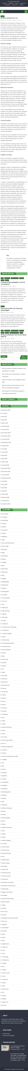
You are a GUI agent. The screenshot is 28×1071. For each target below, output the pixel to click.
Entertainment (6, 685)
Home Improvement (7, 740)
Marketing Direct (6, 792)
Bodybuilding (5, 582)
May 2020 (4, 455)
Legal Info (4, 776)
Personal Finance (6, 853)
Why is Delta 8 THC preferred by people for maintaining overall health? (13, 392)
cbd (2, 278)
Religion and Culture (7, 892)
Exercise (4, 688)
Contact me (14, 4)
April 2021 (4, 420)
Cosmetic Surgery (6, 633)
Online (3, 837)
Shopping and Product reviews (10, 918)
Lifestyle (4, 779)
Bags (3, 552)
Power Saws (5, 869)
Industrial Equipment (7, 746)
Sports (3, 937)
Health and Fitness (14, 332)
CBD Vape (4, 617)
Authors (17, 3)
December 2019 (6, 468)
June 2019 (4, 484)
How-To (4, 743)
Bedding (4, 562)
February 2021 (5, 426)
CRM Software (5, 640)
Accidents (4, 517)
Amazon (4, 523)
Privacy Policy (6, 1033)
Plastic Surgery (6, 863)
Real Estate (5, 879)
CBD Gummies (14, 278)
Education (4, 679)
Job (3, 763)
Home (3, 733)
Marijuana (4, 785)
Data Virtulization (6, 649)
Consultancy (5, 630)
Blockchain (5, 572)
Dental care (5, 659)
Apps (3, 539)
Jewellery (4, 759)
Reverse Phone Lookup (8, 898)
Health (2, 16)
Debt (3, 656)
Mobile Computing (7, 808)
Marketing (4, 788)
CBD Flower (7, 278)
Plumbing (4, 866)
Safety (4, 905)
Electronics (5, 682)
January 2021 (5, 429)
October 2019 (5, 475)
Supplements (5, 944)
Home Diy (4, 737)
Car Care (4, 601)
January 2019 (5, 500)
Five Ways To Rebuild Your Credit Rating (24, 356)
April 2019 (4, 491)
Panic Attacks (5, 847)
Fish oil (3, 701)
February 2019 (5, 497)
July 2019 (4, 481)
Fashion (4, 695)
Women (4, 1005)
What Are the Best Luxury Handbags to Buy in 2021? (13, 381)
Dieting (4, 666)
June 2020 (4, 452)
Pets (3, 856)
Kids (3, 766)
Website (4, 999)
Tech (3, 953)
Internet (4, 753)
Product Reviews (6, 876)
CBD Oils (21, 278)
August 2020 (5, 445)
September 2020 (6, 442)
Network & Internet (7, 827)
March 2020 (5, 462)
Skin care (4, 921)
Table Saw (4, 947)
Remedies (4, 895)
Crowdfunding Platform (8, 643)
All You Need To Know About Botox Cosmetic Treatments (13, 375)
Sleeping (4, 924)
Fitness (4, 704)
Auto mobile (5, 546)
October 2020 (5, 439)
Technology (5, 957)
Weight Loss (5, 1002)
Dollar (3, 672)
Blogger (4, 578)
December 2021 (6, 410)
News (3, 830)
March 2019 (5, 494)
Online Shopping (6, 840)
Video (3, 986)
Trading (4, 969)
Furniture (4, 708)
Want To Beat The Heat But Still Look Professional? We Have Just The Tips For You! (5, 356)
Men (3, 801)
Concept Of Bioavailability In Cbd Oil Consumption (13, 283)
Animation (4, 530)
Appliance (4, 536)
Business (4, 588)
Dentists (4, 662)
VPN (3, 992)
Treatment (5, 979)
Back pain (4, 549)
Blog (3, 575)
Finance (4, 698)
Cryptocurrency (6, 646)
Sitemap (21, 4)
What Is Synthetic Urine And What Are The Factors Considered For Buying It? (13, 387)
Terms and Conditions (8, 1035)
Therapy (4, 963)
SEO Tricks (4, 911)
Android (4, 527)
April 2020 (4, 458)
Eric (11, 20)
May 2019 (4, 487)
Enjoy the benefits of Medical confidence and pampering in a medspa (14, 370)
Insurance (4, 750)
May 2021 (4, 416)
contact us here (18, 1023)
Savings (4, 908)
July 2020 (4, 449)
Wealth (4, 995)
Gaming (4, 711)
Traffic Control (6, 973)
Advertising (7, 4)
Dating (4, 653)
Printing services (6, 872)
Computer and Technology (9, 627)
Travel (3, 976)
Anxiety (4, 533)
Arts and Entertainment (8, 543)
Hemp (21, 332)
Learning (4, 772)
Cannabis (4, 594)
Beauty (4, 559)
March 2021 (5, 423)
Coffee (4, 620)
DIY (3, 669)
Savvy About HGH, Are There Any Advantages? (11, 309)
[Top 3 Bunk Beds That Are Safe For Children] (5, 1048)
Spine (3, 934)
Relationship (5, 889)
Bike (3, 565)
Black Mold (5, 569)
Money (4, 811)
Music (3, 821)
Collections (5, 624)
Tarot (3, 950)
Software (4, 931)
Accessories (5, 514)
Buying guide (5, 591)
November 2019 (6, 471)
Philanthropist (5, 860)
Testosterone (5, 960)
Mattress (4, 795)
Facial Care (5, 691)
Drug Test (4, 675)
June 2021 (4, 413)
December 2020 (6, 433)
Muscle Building (6, 818)
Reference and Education (8, 885)
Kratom (4, 769)
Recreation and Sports (8, 882)
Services (4, 915)
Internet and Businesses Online (10, 756)
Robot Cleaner (6, 902)
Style (3, 940)
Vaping (4, 982)
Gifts (3, 717)
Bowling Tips (5, 585)
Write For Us (23, 3)
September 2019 (6, 478)
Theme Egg (21, 1069)
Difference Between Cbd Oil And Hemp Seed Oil (13, 336)
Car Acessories (6, 598)
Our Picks (4, 843)
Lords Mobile (5, 782)
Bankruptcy (5, 556)
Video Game (5, 989)
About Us (5, 3)
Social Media (5, 927)
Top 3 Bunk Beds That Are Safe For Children (17, 1046)
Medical (4, 798)
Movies (4, 814)
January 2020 (5, 465)
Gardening (5, 714)
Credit (3, 636)
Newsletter (11, 3)
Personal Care (5, 850)
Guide (2, 280)
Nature (4, 824)
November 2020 (6, 436)
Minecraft (4, 805)
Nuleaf (3, 834)
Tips (3, 966)
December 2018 (6, 504)
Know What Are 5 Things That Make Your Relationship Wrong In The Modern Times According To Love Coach (18, 1056)
